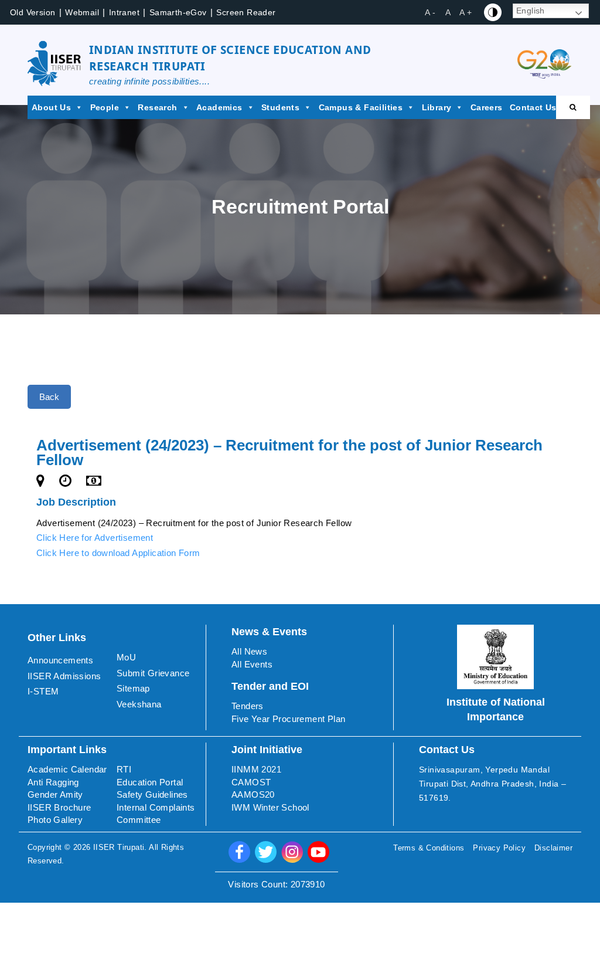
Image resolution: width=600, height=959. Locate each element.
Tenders (247, 706)
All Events (251, 664)
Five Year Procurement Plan (288, 719)
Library (437, 107)
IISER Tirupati (119, 847)
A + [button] (465, 12)
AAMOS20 (253, 794)
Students (280, 107)
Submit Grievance (153, 673)
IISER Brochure (59, 807)
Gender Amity (55, 794)
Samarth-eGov (178, 12)
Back (49, 397)
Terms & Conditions (428, 847)
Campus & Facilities (361, 107)
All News (249, 651)
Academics (219, 107)
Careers (487, 107)
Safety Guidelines (152, 794)
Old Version (32, 12)
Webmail (82, 12)
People (104, 107)
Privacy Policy (499, 847)
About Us (51, 107)
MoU (126, 657)
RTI (124, 769)
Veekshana (139, 704)
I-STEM (43, 691)
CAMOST (251, 782)
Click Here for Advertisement (94, 538)
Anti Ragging (53, 782)
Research (157, 107)
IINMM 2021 (256, 769)
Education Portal (150, 782)
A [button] (448, 12)
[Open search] (573, 107)
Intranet (124, 12)
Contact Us (533, 107)
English (530, 10)
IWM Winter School (270, 807)
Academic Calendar (67, 769)
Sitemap (133, 688)
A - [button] (430, 12)
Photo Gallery (55, 820)
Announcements (60, 660)
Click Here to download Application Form (118, 553)
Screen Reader (245, 12)
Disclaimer (553, 847)
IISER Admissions (64, 676)
